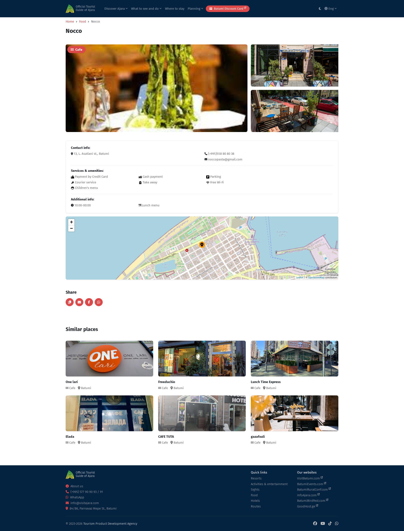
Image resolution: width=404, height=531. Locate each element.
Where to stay (174, 9)
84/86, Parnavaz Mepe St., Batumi (93, 508)
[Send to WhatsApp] (99, 302)
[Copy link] (70, 302)
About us (76, 486)
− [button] (71, 228)
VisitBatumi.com (309, 478)
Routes (256, 506)
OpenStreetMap (316, 277)
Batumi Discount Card (228, 9)
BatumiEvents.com (310, 484)
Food (82, 21)
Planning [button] (194, 9)
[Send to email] (79, 302)
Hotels (255, 501)
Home (70, 21)
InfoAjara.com (307, 495)
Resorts (256, 478)
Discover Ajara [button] (115, 9)
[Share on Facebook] (89, 302)
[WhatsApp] (336, 523)
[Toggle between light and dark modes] (320, 9)
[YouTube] (322, 523)
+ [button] (71, 222)
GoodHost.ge (306, 506)
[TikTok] (330, 523)
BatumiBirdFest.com (311, 501)
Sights (255, 489)
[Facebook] (315, 523)
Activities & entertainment (269, 484)
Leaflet (299, 277)
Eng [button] (331, 9)
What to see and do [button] (145, 9)
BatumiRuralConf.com (313, 489)
